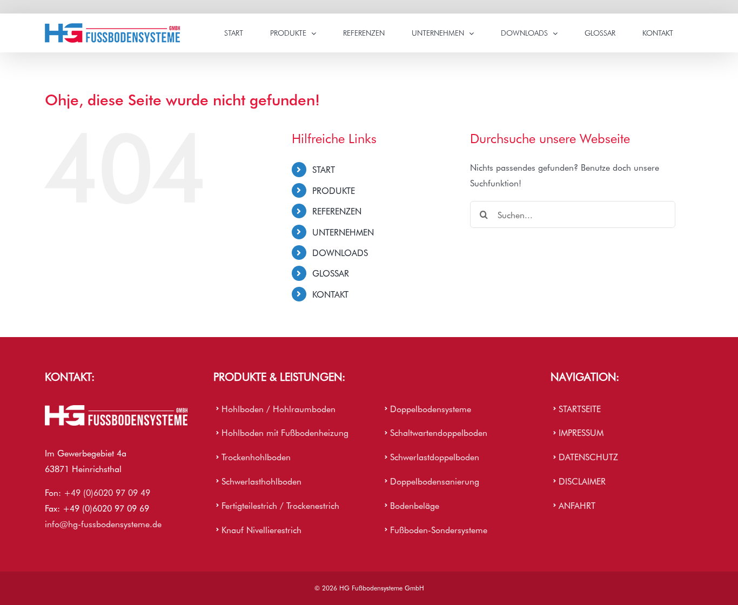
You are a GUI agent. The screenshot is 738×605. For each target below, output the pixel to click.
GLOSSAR (330, 273)
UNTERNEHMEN (343, 232)
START (323, 169)
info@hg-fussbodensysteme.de (103, 523)
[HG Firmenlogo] (116, 409)
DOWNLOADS (340, 252)
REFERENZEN (336, 211)
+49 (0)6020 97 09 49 (107, 492)
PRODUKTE (333, 190)
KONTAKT (330, 294)
